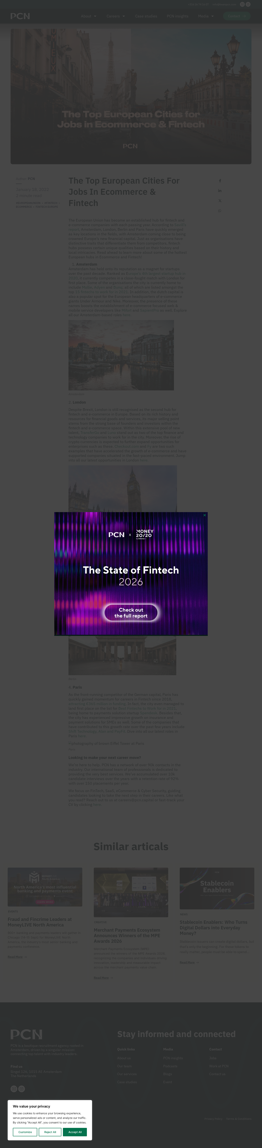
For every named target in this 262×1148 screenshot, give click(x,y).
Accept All (75, 1132)
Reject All (50, 1132)
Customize (25, 1132)
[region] (50, 1120)
